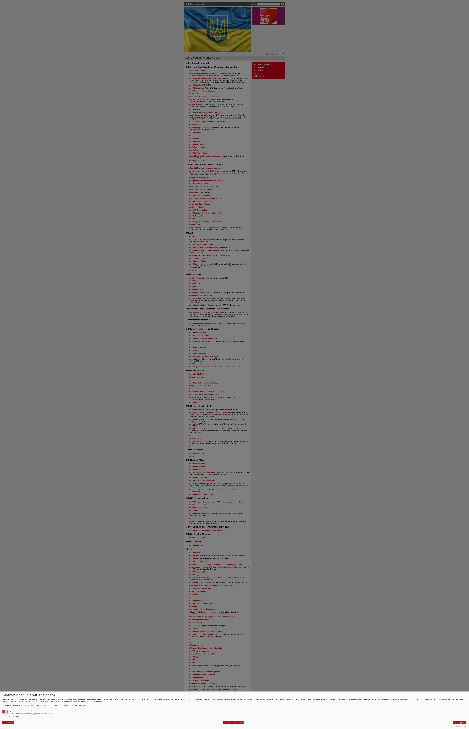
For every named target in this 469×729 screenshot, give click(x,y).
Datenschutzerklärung (45, 705)
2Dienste (13, 716)
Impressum (83, 705)
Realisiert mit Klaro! (460, 726)
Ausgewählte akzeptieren (233, 723)
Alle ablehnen (7, 723)
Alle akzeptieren (459, 723)
